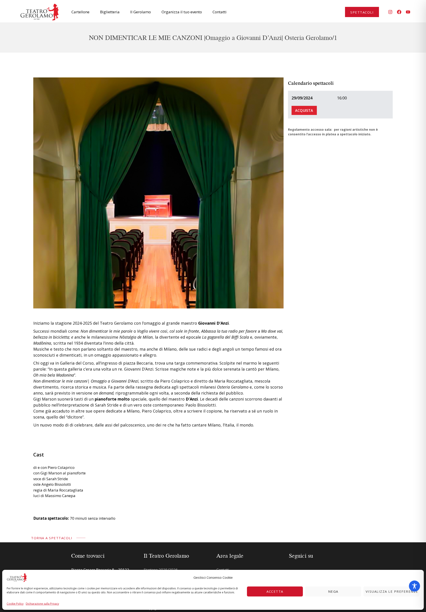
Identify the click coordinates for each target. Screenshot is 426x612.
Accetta (274, 591)
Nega (333, 591)
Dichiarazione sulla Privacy (42, 604)
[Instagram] (390, 12)
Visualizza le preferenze (392, 591)
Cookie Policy (15, 604)
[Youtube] (408, 12)
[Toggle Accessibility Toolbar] (414, 586)
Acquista (304, 110)
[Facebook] (399, 12)
